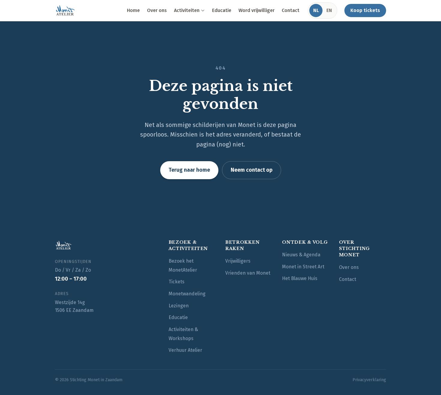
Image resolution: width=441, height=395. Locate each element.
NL (316, 10)
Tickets (176, 282)
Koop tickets (365, 10)
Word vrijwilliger (256, 10)
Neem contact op (251, 170)
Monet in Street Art (303, 267)
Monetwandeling (187, 294)
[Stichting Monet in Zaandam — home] (65, 10)
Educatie (221, 10)
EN (329, 10)
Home (133, 10)
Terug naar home (189, 170)
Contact (290, 10)
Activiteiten (187, 10)
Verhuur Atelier (185, 350)
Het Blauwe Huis (299, 278)
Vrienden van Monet (247, 273)
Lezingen (179, 306)
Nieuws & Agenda (301, 255)
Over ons (157, 10)
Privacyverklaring (369, 379)
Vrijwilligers (237, 261)
